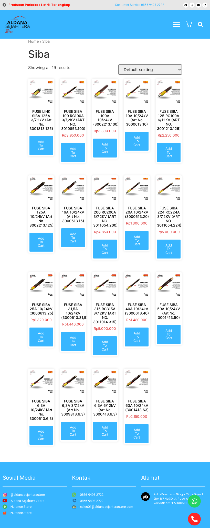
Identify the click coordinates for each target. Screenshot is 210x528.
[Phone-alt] (194, 519)
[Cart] (188, 24)
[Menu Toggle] (176, 24)
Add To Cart (41, 145)
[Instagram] (192, 5)
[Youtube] (198, 5)
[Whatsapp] (194, 501)
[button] (200, 24)
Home (33, 41)
